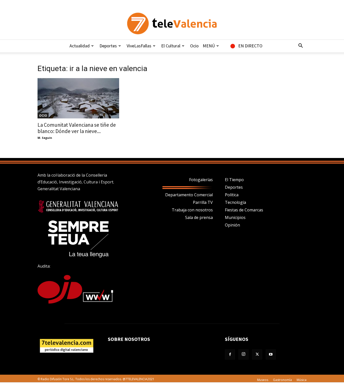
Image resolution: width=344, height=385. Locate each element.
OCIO (43, 115)
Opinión (232, 225)
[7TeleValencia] (172, 23)
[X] (257, 354)
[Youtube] (271, 354)
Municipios (235, 217)
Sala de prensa (199, 217)
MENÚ (209, 46)
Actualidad (80, 46)
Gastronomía (282, 380)
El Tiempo (234, 179)
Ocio (194, 46)
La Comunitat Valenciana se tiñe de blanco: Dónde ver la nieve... (77, 128)
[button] (300, 46)
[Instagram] (243, 354)
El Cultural (170, 46)
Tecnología (235, 202)
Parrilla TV (203, 202)
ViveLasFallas (139, 46)
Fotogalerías (201, 179)
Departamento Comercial (189, 195)
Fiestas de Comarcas (244, 210)
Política (231, 195)
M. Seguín (45, 138)
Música (301, 380)
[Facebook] (230, 354)
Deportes (108, 46)
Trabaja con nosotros (192, 210)
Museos (262, 380)
